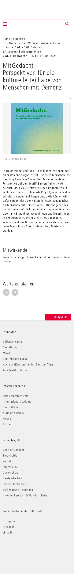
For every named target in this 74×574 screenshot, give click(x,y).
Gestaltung (10, 347)
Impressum (10, 467)
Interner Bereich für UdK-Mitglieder (25, 495)
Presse (7, 418)
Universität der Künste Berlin (18, 7)
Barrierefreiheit (12, 478)
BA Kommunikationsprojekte (21, 51)
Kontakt (8, 461)
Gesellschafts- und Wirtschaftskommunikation (32, 43)
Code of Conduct (13, 450)
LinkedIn (8, 532)
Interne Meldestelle (15, 484)
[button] (67, 24)
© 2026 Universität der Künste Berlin (23, 548)
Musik (7, 353)
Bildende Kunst (12, 341)
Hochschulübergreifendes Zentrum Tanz (28, 364)
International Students (17, 401)
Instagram (9, 521)
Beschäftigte (11, 407)
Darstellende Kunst (15, 359)
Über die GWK (12, 47)
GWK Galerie (32, 47)
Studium (18, 38)
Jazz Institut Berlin (15, 370)
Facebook (9, 527)
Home (6, 38)
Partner (7, 424)
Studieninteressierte (15, 396)
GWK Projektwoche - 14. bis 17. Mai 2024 (30, 56)
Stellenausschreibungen (18, 490)
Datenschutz (11, 472)
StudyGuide (60, 317)
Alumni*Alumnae (14, 413)
